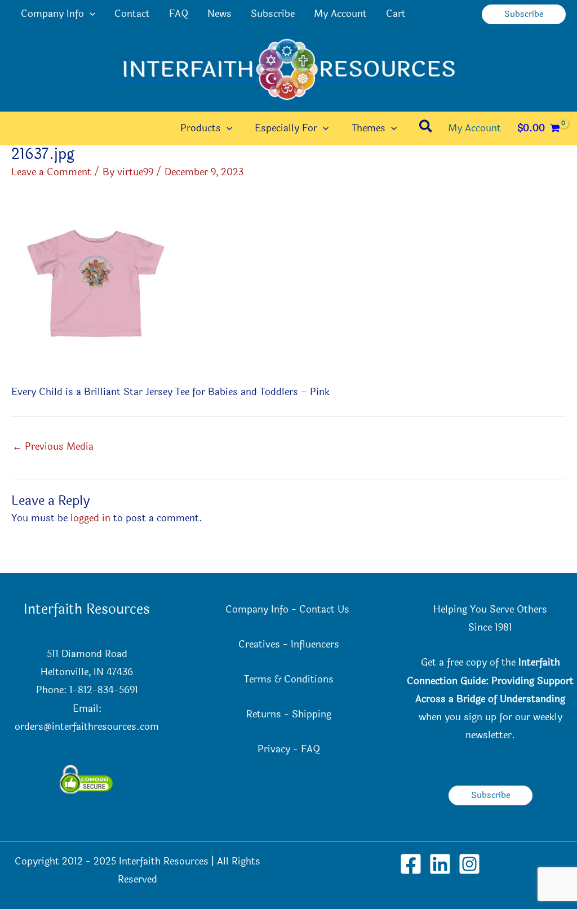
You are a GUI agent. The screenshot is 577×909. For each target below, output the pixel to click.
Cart (396, 13)
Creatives (259, 644)
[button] (89, 14)
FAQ (178, 13)
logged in (90, 518)
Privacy (274, 749)
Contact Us (325, 609)
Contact (132, 13)
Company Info (52, 13)
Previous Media (53, 446)
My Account (340, 13)
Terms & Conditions (289, 679)
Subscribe (273, 13)
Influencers (315, 644)
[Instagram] (469, 864)
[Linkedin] (440, 864)
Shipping (311, 714)
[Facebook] (411, 864)
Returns (263, 714)
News (219, 13)
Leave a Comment (51, 172)
